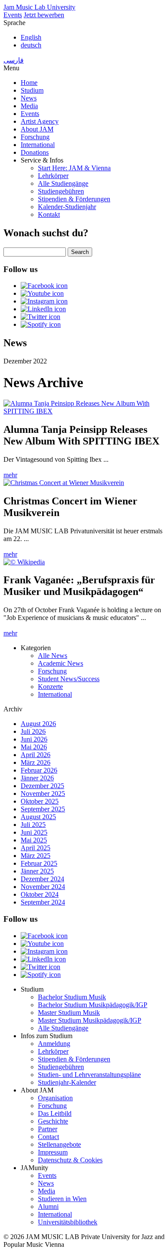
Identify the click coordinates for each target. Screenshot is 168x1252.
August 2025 (38, 816)
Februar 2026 (39, 770)
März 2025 (35, 855)
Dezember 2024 (42, 879)
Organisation (55, 1098)
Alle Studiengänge (63, 183)
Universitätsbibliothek (67, 1222)
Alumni (48, 1206)
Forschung (35, 137)
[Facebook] (44, 285)
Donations (35, 152)
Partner (47, 1129)
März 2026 (35, 762)
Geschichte (53, 1121)
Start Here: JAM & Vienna (74, 168)
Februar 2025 (39, 863)
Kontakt (49, 214)
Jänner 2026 (37, 778)
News (29, 98)
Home (29, 82)
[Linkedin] (43, 309)
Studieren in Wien (62, 1198)
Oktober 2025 (40, 801)
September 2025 (43, 809)
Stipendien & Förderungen (74, 199)
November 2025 (43, 793)
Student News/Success (69, 678)
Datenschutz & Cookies (70, 1160)
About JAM (37, 129)
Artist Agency (40, 121)
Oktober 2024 (40, 894)
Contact (48, 1136)
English (31, 37)
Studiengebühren (61, 191)
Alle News (52, 655)
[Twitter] (40, 316)
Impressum (53, 1152)
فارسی (13, 60)
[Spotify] (41, 324)
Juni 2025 (34, 832)
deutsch (31, 45)
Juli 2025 (33, 824)
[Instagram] (44, 301)
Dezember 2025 (42, 785)
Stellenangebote (59, 1144)
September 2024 (43, 902)
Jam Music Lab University (39, 7)
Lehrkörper (53, 175)
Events (12, 15)
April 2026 (35, 754)
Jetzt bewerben (44, 15)
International (38, 144)
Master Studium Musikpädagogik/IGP (89, 1020)
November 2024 (43, 886)
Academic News (60, 663)
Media (29, 106)
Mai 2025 (34, 840)
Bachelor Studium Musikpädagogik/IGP (92, 1004)
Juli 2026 (33, 731)
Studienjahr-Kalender (67, 1082)
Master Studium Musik (69, 1012)
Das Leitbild (55, 1113)
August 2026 (38, 723)
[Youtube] (42, 293)
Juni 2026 (34, 739)
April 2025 (35, 847)
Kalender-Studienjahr (67, 206)
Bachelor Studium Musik (72, 997)
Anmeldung (54, 1043)
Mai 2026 (34, 747)
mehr (10, 475)
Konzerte (50, 686)
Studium (32, 90)
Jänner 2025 (37, 871)
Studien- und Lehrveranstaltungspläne (89, 1074)
